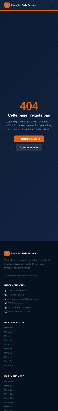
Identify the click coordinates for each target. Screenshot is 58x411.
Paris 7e (8, 353)
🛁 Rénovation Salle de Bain (18, 311)
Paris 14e (9, 394)
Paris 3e (8, 336)
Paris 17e (9, 406)
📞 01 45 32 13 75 (29, 147)
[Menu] (51, 5)
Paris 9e (8, 361)
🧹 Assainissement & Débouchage (21, 299)
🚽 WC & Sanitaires (14, 303)
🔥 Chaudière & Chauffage (17, 307)
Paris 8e (8, 357)
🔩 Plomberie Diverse (15, 295)
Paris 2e (8, 332)
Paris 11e (8, 381)
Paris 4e (8, 340)
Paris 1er (8, 327)
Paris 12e (9, 385)
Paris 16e (9, 402)
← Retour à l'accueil (29, 139)
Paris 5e (8, 344)
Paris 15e (9, 398)
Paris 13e (9, 390)
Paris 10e (9, 365)
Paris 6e (8, 348)
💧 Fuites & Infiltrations (15, 290)
